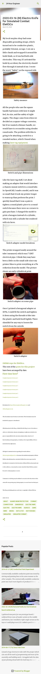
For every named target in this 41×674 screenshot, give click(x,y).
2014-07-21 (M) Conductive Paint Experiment (18, 569)
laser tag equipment (19, 143)
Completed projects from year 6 (10, 397)
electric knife (30, 504)
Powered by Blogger (22, 671)
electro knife (17, 507)
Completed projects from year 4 (10, 389)
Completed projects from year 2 (10, 381)
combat (33, 501)
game (34, 507)
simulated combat (19, 514)
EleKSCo (27, 507)
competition (8, 504)
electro (6, 507)
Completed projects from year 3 (10, 385)
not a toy (20, 511)
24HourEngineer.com (8, 409)
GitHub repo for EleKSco (13, 363)
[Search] (38, 3)
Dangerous (19, 504)
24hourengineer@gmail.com (10, 455)
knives (11, 511)
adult (5, 501)
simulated (7, 514)
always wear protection (19, 501)
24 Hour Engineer (13, 4)
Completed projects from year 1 (10, 378)
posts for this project (25, 367)
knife (5, 511)
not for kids (30, 511)
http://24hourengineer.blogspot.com (19, 405)
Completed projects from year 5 (10, 393)
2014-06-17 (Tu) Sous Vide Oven (13, 647)
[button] (4, 31)
